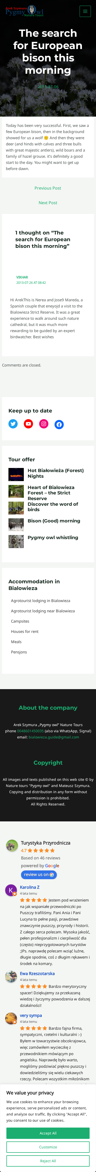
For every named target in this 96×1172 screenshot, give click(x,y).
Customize (48, 1147)
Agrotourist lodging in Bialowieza (40, 600)
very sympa (31, 1015)
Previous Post (48, 188)
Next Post (48, 202)
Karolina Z (29, 887)
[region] (48, 1128)
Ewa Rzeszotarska (37, 973)
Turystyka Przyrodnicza (45, 843)
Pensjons (19, 651)
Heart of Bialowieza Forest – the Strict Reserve (51, 493)
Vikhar (22, 277)
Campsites (20, 621)
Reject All (48, 1160)
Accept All (48, 1133)
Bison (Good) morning (54, 521)
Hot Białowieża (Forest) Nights (56, 473)
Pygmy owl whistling (53, 537)
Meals (16, 641)
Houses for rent (24, 631)
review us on (36, 874)
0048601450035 (30, 730)
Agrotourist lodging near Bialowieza (43, 610)
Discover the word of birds (53, 507)
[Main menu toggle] (85, 11)
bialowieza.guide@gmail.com (54, 737)
